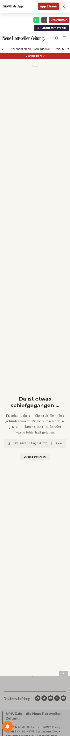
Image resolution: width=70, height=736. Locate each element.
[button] (35, 56)
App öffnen (48, 6)
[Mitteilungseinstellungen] (7, 726)
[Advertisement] (35, 103)
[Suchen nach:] (31, 443)
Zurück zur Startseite (35, 456)
